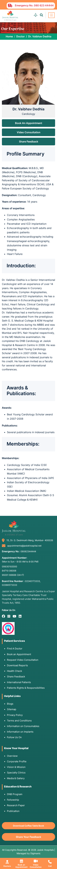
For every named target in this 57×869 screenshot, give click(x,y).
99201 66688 (13, 575)
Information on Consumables (23, 726)
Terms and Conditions (19, 720)
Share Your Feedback (28, 836)
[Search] (41, 15)
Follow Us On (14, 737)
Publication (13, 811)
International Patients (19, 682)
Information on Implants (20, 731)
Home (9, 36)
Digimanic (35, 853)
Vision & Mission (16, 767)
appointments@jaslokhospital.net (24, 545)
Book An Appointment (28, 123)
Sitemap (11, 709)
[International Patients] (35, 15)
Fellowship (13, 799)
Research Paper (16, 805)
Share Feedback (28, 141)
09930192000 (9, 566)
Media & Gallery (16, 778)
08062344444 (28, 551)
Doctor (20, 36)
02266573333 (9, 585)
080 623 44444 (44, 5)
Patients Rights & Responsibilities (26, 687)
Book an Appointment (19, 654)
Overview (12, 755)
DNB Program (14, 794)
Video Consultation (28, 132)
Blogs (10, 703)
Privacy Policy (15, 715)
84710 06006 (9, 570)
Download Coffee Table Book (28, 825)
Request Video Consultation (22, 659)
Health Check (14, 670)
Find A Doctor (14, 648)
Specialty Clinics (16, 772)
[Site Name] (10, 15)
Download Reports (17, 665)
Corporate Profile (16, 761)
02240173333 (32, 581)
